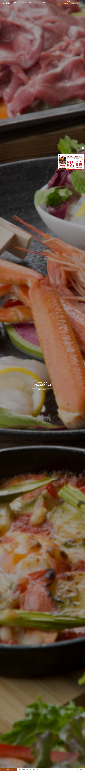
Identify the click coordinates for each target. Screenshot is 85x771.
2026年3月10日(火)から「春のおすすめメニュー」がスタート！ (29, 769)
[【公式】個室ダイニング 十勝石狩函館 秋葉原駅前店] (7, 2)
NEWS (8, 769)
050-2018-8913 (65, 3)
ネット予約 (75, 3)
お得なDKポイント (70, 1)
